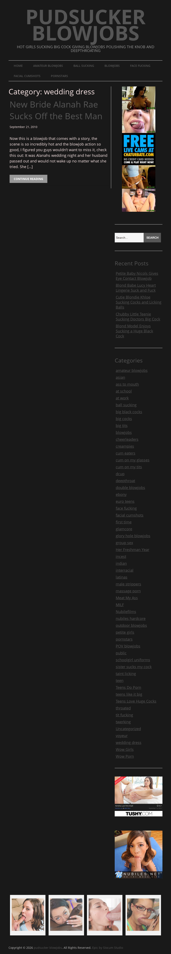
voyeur (122, 735)
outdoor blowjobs (131, 625)
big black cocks (129, 411)
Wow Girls (125, 749)
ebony (121, 494)
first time (124, 522)
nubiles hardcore (131, 618)
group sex (124, 542)
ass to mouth (127, 384)
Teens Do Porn (128, 687)
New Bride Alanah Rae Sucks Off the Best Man (56, 110)
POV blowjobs (128, 646)
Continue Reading (28, 179)
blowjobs (112, 66)
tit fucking (124, 714)
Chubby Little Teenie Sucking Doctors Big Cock (138, 317)
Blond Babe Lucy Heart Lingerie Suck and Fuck (136, 288)
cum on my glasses (133, 459)
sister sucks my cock (134, 666)
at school (124, 391)
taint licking (126, 673)
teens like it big (129, 694)
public (121, 652)
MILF (120, 604)
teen (119, 680)
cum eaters (125, 453)
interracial (124, 570)
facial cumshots (27, 76)
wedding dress (128, 742)
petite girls (125, 632)
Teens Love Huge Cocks (136, 701)
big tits (122, 425)
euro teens (125, 501)
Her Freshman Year (132, 549)
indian (121, 563)
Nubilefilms (126, 611)
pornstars (59, 76)
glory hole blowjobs (133, 535)
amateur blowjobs (48, 66)
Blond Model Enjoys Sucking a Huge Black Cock (134, 330)
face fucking (140, 66)
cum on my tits (129, 466)
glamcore (124, 528)
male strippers (128, 584)
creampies (125, 446)
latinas (121, 577)
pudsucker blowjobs (85, 24)
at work (122, 397)
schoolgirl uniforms (133, 659)
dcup (120, 473)
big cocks (124, 418)
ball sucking (83, 66)
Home (18, 66)
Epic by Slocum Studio (107, 948)
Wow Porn (125, 756)
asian (120, 377)
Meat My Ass (127, 597)
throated (123, 708)
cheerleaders (127, 439)
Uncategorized (128, 728)
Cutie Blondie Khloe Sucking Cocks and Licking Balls (138, 302)
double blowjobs (130, 487)
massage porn (128, 590)
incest (121, 556)
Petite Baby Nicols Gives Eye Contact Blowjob (137, 276)
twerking (123, 721)
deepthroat (125, 480)
